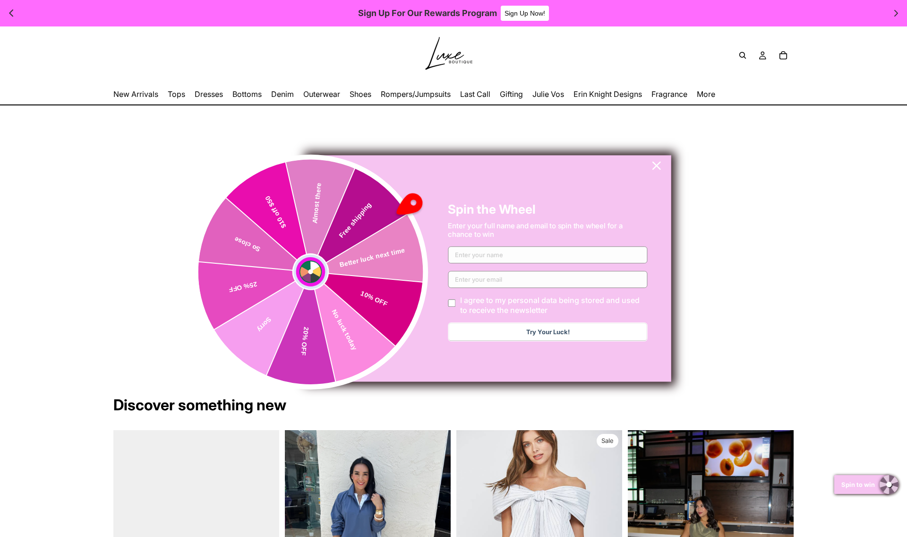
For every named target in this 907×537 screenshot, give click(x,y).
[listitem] (706, 94)
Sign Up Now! (525, 13)
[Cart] (783, 55)
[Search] (742, 55)
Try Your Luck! (548, 332)
